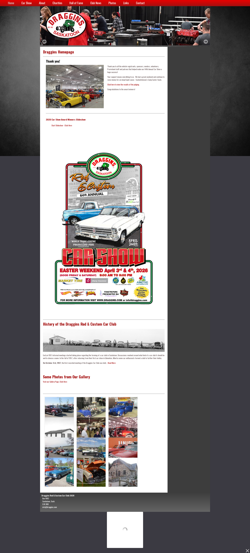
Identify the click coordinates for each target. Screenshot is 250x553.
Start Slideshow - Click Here (62, 125)
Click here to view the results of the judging (123, 84)
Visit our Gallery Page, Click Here (55, 381)
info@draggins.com (49, 507)
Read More (112, 362)
